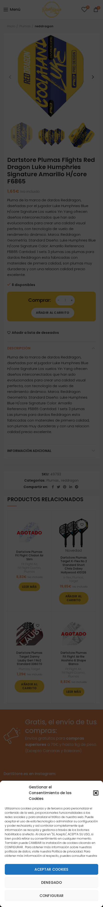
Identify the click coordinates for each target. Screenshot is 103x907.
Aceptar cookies (51, 869)
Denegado (51, 882)
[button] (95, 793)
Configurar (52, 895)
